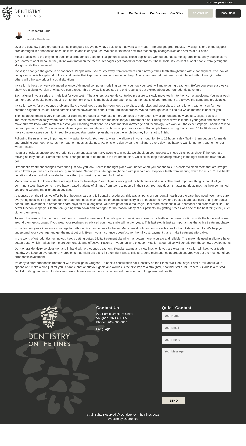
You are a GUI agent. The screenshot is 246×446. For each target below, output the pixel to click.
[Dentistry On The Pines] (21, 13)
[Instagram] (49, 357)
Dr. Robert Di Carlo (196, 267)
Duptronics (131, 418)
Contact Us (200, 13)
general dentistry (31, 248)
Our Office (176, 13)
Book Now (228, 13)
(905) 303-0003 (226, 2)
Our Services (137, 13)
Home (120, 13)
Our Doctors (158, 13)
